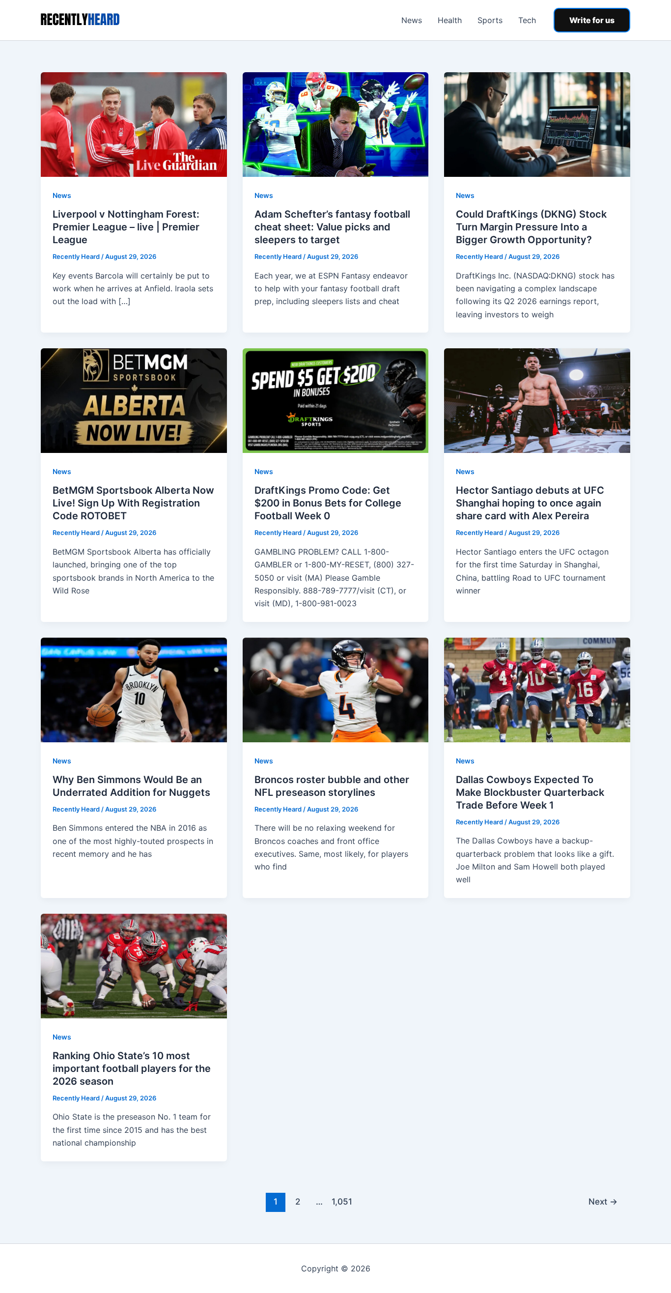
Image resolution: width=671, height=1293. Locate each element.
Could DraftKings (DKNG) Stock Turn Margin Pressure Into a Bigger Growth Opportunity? (531, 227)
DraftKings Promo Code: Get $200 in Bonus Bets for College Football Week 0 (327, 503)
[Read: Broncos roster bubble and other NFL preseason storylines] (336, 689)
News (411, 20)
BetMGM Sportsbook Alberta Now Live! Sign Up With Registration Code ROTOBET (133, 503)
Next (602, 1201)
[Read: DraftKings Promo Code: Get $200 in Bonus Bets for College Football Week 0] (336, 400)
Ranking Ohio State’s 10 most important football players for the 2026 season (132, 1068)
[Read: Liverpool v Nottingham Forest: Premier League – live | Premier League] (134, 124)
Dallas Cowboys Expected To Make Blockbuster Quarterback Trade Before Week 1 (530, 792)
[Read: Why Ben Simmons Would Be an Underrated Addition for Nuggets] (134, 689)
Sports (490, 20)
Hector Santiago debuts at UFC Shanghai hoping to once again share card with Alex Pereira (530, 503)
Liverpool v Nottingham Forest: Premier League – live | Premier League (126, 227)
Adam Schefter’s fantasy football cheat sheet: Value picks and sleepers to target (332, 227)
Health (450, 20)
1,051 (341, 1201)
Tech (527, 20)
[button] (592, 20)
